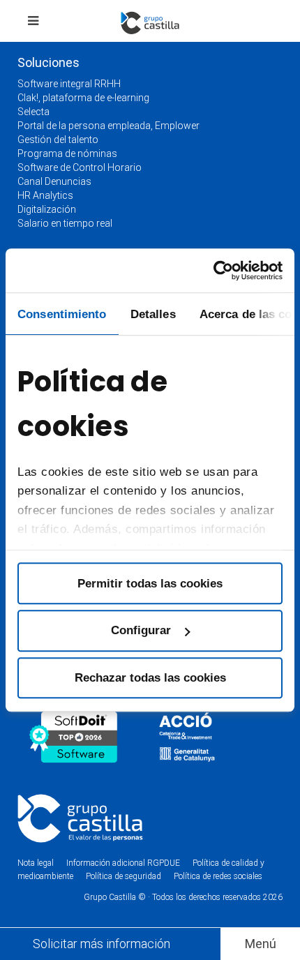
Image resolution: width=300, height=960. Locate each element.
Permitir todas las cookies (150, 583)
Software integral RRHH (69, 83)
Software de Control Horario (79, 167)
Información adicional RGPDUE (124, 863)
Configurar (141, 631)
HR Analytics (45, 195)
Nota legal (35, 863)
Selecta (33, 111)
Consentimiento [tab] (61, 314)
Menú (260, 943)
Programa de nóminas (67, 153)
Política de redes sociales (218, 876)
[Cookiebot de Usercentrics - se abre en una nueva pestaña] (221, 270)
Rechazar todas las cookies (150, 677)
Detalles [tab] (153, 314)
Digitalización (46, 209)
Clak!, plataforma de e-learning (83, 97)
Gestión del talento (57, 139)
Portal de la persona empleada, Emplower (108, 125)
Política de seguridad (123, 876)
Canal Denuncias (54, 181)
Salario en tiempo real (64, 223)
